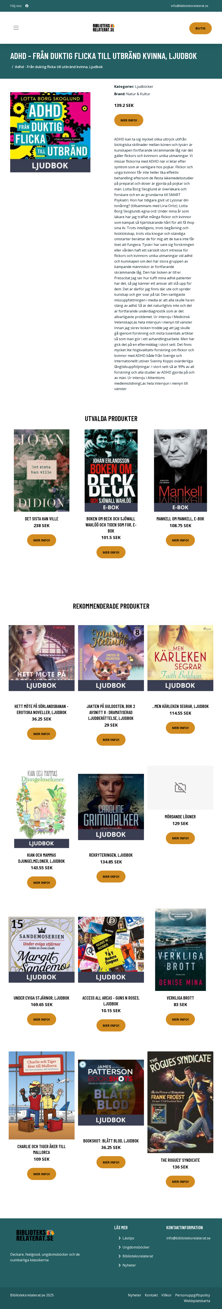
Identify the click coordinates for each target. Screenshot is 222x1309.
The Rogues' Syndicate (180, 1160)
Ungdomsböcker (136, 1247)
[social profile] (27, 6)
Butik (201, 28)
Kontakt (151, 1295)
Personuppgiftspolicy (192, 1295)
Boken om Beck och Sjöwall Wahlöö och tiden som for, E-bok (111, 524)
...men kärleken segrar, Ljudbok (180, 706)
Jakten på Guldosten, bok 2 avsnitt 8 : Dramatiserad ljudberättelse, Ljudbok (111, 712)
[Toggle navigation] (16, 28)
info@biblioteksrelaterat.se (189, 6)
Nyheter (129, 1265)
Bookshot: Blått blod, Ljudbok (111, 1140)
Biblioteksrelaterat (137, 1256)
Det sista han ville (41, 518)
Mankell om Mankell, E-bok (180, 518)
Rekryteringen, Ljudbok (111, 855)
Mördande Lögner (180, 816)
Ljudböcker (144, 86)
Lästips (128, 1238)
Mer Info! (129, 120)
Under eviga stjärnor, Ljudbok (41, 997)
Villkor (166, 1295)
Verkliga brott (180, 997)
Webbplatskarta (197, 1300)
